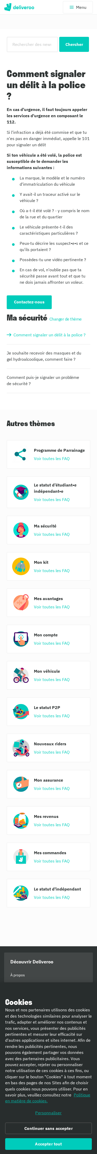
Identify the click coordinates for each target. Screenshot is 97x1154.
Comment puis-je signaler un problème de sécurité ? (43, 380)
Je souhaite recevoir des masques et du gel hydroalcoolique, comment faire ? (44, 356)
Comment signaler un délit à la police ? (49, 334)
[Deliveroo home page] (19, 7)
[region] (48, 1068)
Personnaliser (48, 1112)
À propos (17, 975)
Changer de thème (65, 319)
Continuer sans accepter (48, 1128)
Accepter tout (48, 1143)
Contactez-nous (29, 301)
